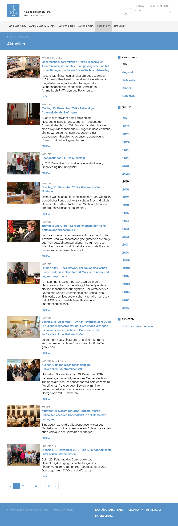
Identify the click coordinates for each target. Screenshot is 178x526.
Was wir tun (67, 26)
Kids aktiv (129, 80)
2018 (125, 189)
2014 (125, 221)
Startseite (12, 36)
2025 (126, 134)
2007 (125, 276)
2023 (126, 150)
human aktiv (135, 509)
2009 (126, 260)
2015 (125, 213)
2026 (126, 126)
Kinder (126, 88)
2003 (126, 308)
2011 (125, 244)
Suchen (126, 14)
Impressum (153, 509)
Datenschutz (104, 515)
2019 (125, 181)
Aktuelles (104, 26)
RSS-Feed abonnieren (137, 326)
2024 (126, 142)
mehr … (46, 96)
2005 (126, 292)
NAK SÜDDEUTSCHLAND (109, 509)
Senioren (128, 96)
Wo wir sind (86, 26)
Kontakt (141, 6)
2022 (126, 158)
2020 (126, 174)
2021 (125, 166)
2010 (125, 252)
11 (49, 485)
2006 (126, 284)
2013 (125, 229)
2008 (126, 268)
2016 (125, 205)
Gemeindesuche (160, 6)
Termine (119, 26)
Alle (124, 64)
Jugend (127, 72)
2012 (125, 237)
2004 (126, 300)
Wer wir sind (17, 26)
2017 (125, 197)
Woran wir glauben (42, 26)
